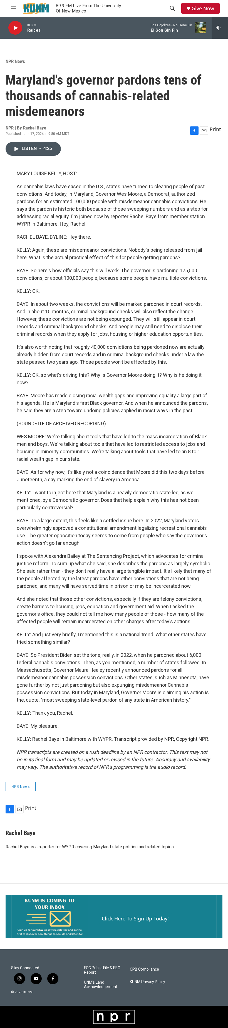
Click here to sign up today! (135, 918)
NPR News (15, 61)
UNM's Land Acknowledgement (100, 984)
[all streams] (220, 28)
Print (215, 129)
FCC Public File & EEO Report (102, 970)
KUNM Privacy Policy (147, 982)
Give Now (203, 8)
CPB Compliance (144, 969)
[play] (15, 28)
